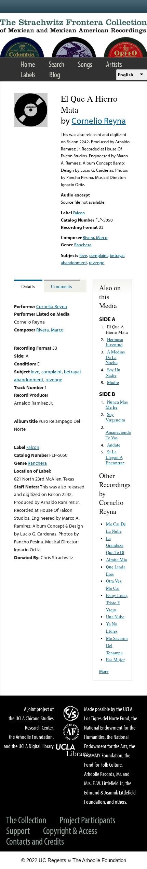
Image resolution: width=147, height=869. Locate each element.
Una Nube (115, 616)
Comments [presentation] (61, 286)
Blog (54, 74)
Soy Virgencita (115, 417)
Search (56, 64)
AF (72, 732)
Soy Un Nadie (113, 372)
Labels (28, 74)
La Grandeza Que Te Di (115, 545)
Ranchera (82, 244)
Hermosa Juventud (114, 342)
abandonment (74, 262)
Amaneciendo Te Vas (118, 435)
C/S (72, 713)
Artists (114, 64)
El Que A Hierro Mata (117, 329)
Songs (85, 64)
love (83, 255)
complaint (98, 255)
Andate (113, 445)
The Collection (26, 820)
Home (28, 64)
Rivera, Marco (95, 237)
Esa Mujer (115, 659)
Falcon (79, 212)
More (104, 671)
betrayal (117, 255)
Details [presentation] (28, 286)
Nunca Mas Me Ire (117, 404)
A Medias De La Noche (115, 357)
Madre (113, 382)
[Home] (73, 26)
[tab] (29, 286)
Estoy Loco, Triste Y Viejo (117, 602)
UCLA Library (72, 750)
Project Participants (87, 820)
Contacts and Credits (35, 841)
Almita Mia (116, 559)
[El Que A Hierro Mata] (31, 125)
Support (18, 830)
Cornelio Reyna (98, 120)
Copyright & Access (70, 830)
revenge (96, 262)
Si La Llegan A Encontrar (115, 457)
